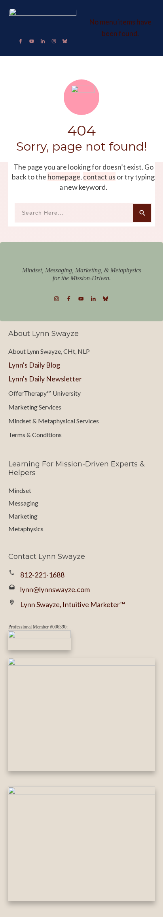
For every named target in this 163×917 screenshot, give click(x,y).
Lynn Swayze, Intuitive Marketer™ (72, 604)
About (17, 351)
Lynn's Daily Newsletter (45, 378)
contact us (99, 176)
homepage (63, 176)
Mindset (19, 490)
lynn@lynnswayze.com (55, 589)
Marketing (23, 516)
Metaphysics (26, 528)
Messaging (23, 503)
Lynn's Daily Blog (34, 364)
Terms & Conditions (35, 434)
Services (50, 407)
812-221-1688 (42, 574)
